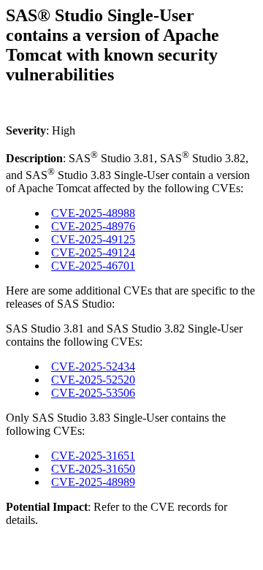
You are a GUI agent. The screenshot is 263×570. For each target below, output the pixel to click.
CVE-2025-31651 (93, 455)
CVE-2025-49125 (93, 239)
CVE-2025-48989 (93, 482)
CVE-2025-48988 (93, 213)
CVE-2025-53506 (93, 393)
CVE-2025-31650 (93, 469)
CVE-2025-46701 (93, 265)
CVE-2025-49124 (93, 252)
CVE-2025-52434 (93, 366)
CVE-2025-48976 (93, 226)
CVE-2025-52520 (93, 379)
